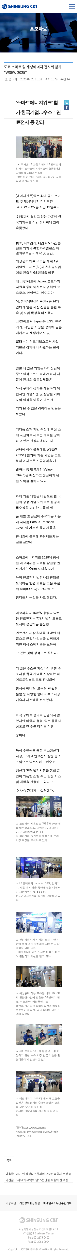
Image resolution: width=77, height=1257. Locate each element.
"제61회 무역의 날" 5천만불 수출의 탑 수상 (42, 1180)
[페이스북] (66, 107)
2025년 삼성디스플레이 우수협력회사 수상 (42, 1174)
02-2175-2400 (41, 1237)
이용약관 (11, 1203)
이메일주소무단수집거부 (57, 1203)
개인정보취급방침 (29, 1203)
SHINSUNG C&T (20, 6)
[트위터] (66, 102)
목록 (9, 1160)
